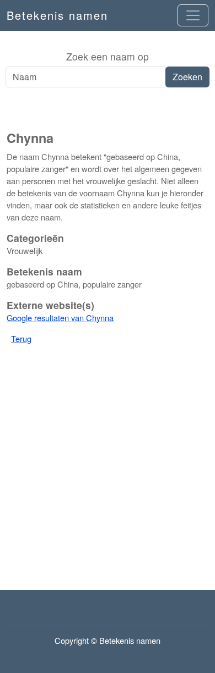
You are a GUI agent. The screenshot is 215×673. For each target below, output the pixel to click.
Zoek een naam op (107, 56)
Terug (21, 338)
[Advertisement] (107, 109)
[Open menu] (193, 15)
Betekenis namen (57, 15)
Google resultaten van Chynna (60, 317)
